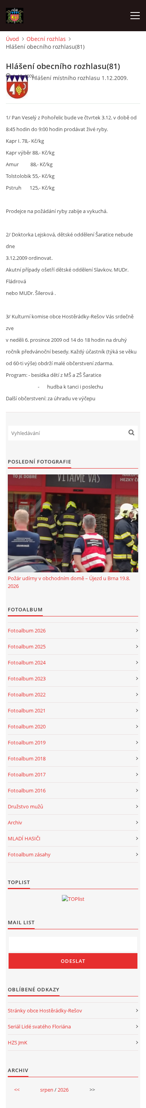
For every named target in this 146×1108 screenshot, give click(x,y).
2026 (63, 1089)
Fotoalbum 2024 (27, 662)
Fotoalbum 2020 (27, 726)
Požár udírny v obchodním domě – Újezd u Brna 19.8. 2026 (69, 582)
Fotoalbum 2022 (27, 694)
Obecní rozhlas (46, 39)
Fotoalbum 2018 (27, 758)
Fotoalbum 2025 (27, 646)
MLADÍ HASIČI (24, 838)
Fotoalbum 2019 (27, 742)
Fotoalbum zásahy (29, 854)
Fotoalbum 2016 (27, 790)
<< (16, 1089)
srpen (46, 1089)
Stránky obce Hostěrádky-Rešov (45, 1010)
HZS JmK (17, 1042)
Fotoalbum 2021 (27, 710)
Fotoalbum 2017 (27, 774)
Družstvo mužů (25, 806)
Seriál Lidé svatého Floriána (39, 1026)
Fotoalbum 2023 (27, 678)
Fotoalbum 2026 (27, 630)
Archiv (15, 822)
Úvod (12, 39)
